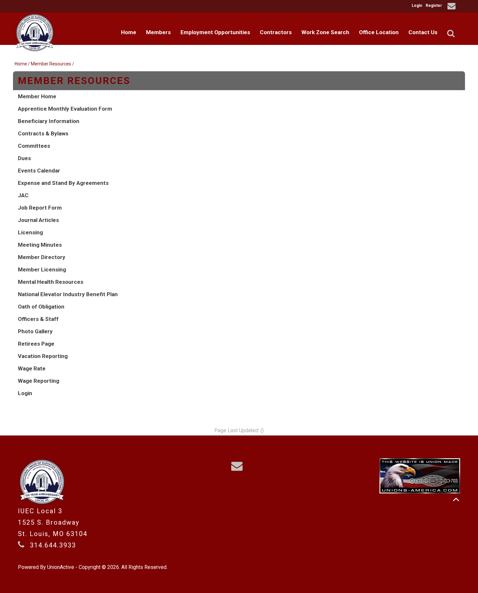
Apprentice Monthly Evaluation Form (65, 108)
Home (128, 32)
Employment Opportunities (215, 32)
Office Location (379, 32)
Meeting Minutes (40, 244)
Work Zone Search (325, 32)
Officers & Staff (38, 319)
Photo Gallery (35, 331)
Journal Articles (38, 220)
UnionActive (60, 567)
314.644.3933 (53, 545)
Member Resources (51, 63)
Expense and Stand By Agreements (63, 183)
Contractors (276, 32)
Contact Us (422, 32)
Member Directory (41, 257)
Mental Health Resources (50, 282)
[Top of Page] (456, 499)
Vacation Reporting (43, 356)
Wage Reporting (38, 381)
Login (417, 5)
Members (158, 32)
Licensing (30, 232)
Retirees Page (36, 343)
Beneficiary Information (48, 121)
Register (434, 5)
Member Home (37, 96)
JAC (23, 195)
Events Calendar (39, 170)
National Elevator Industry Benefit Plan (68, 294)
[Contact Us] (452, 7)
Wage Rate (32, 368)
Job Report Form (40, 207)
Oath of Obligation (41, 306)
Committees (34, 146)
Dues (24, 158)
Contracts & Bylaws (43, 133)
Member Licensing (42, 269)
